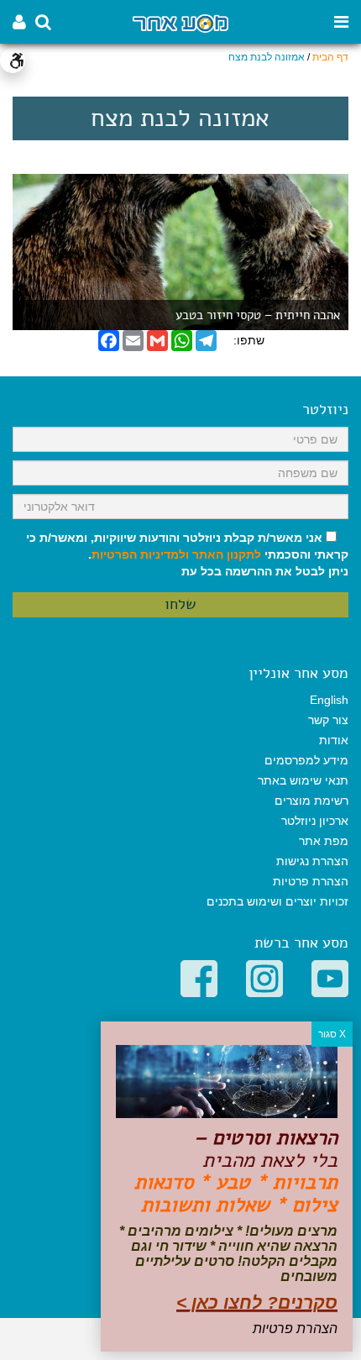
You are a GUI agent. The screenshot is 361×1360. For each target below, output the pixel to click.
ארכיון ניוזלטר (314, 820)
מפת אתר (323, 841)
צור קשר (328, 720)
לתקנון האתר (226, 554)
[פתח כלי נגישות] (12, 60)
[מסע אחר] (180, 22)
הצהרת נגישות (312, 861)
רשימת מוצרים (311, 800)
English (329, 699)
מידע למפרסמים (306, 760)
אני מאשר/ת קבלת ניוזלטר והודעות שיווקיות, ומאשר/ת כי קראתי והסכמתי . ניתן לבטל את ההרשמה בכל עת (187, 554)
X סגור (332, 1034)
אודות (333, 740)
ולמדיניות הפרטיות (140, 554)
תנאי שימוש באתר (303, 780)
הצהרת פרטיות (310, 881)
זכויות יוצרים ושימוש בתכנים (277, 901)
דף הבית (330, 57)
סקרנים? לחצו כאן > (256, 1302)
